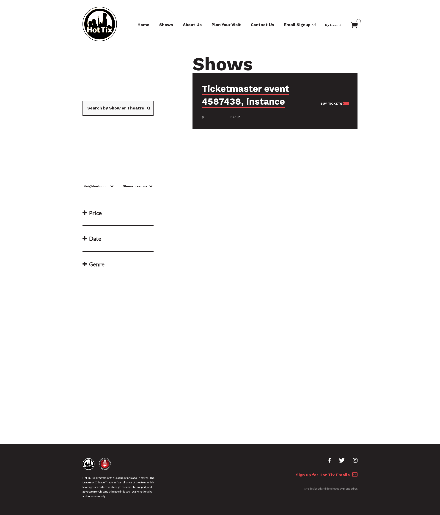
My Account (333, 25)
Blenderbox (350, 488)
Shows (166, 24)
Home (143, 24)
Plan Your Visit (226, 24)
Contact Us (262, 24)
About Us (192, 24)
